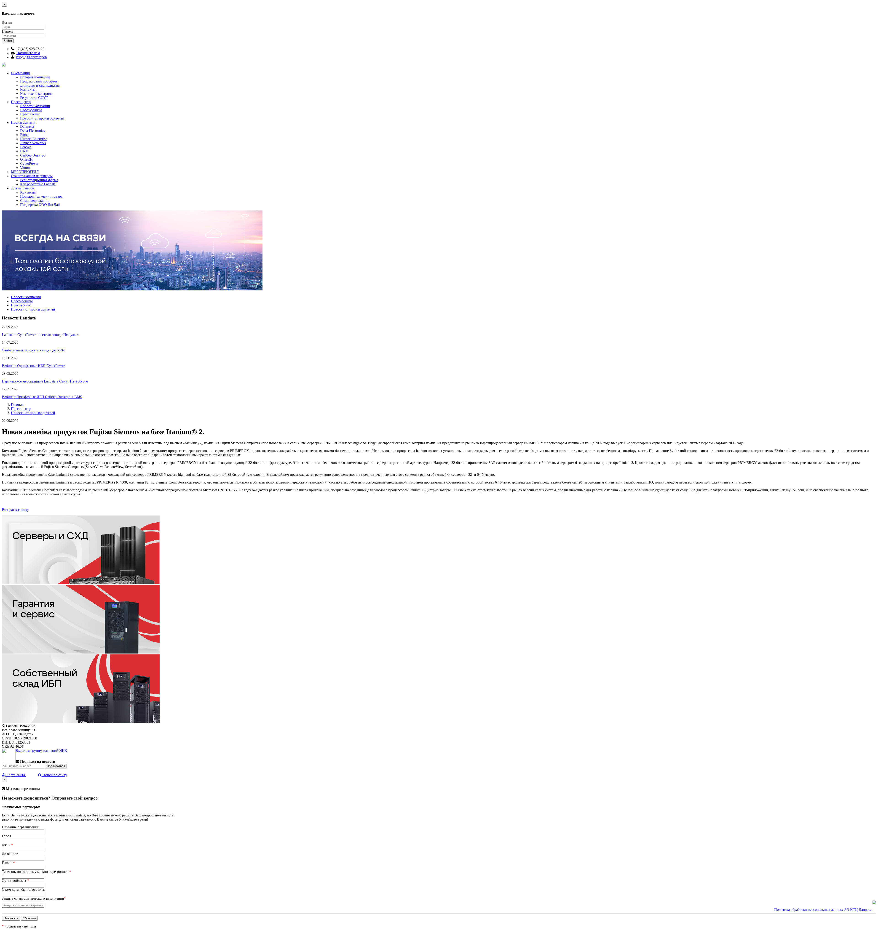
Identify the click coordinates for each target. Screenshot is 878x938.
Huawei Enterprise (33, 139)
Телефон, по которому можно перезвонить (36, 872)
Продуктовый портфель (38, 81)
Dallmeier (27, 126)
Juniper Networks (33, 143)
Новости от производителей (42, 118)
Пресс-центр (21, 102)
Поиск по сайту (54, 775)
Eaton (24, 135)
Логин (7, 22)
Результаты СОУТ (34, 98)
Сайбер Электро (33, 155)
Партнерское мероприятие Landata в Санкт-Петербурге (45, 381)
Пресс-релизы (31, 110)
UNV (24, 151)
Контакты (27, 89)
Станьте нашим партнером (32, 176)
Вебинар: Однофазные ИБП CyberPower (33, 366)
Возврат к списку (15, 510)
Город (6, 836)
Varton (25, 168)
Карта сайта (15, 775)
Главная (17, 405)
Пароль (7, 31)
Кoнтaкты (28, 192)
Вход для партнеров (31, 57)
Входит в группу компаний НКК (41, 750)
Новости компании (35, 106)
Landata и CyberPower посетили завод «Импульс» (40, 335)
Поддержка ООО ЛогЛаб (40, 205)
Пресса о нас (30, 114)
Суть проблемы (15, 880)
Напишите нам (28, 53)
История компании (35, 77)
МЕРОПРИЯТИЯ (25, 172)
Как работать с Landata (38, 184)
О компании (20, 73)
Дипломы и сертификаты (40, 85)
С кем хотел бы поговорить (23, 889)
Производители (23, 122)
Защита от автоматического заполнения (34, 898)
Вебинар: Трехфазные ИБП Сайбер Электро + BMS (42, 397)
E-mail (8, 863)
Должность (10, 854)
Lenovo (25, 147)
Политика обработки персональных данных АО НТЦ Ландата (823, 909)
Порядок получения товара (41, 196)
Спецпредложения (34, 200)
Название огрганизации (20, 827)
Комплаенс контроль (36, 94)
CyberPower (29, 163)
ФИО (7, 845)
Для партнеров (22, 188)
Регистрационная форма (39, 180)
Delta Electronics (32, 131)
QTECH (26, 159)
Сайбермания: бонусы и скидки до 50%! (33, 350)
